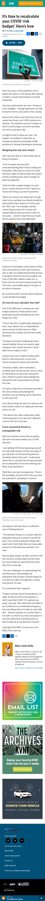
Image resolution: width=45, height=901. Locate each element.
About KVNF (9, 851)
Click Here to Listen (22, 769)
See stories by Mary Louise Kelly (29, 668)
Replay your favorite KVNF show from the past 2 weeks (22, 761)
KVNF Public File (10, 866)
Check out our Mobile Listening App (17, 871)
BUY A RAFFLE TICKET (32, 3)
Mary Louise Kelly (16, 31)
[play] (3, 898)
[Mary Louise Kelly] (7, 649)
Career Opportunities (12, 856)
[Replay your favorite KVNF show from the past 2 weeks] (22, 740)
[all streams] (42, 898)
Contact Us (9, 861)
